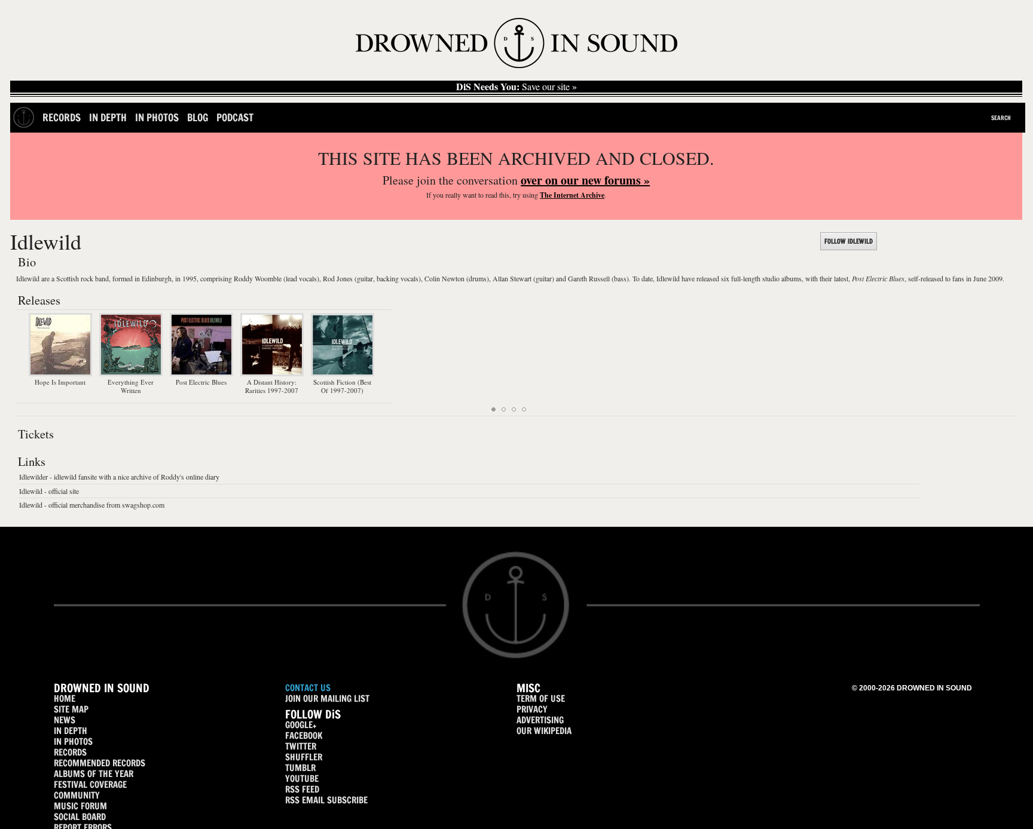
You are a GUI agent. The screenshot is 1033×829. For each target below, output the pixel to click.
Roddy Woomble (258, 278)
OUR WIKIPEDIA (543, 730)
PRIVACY (532, 709)
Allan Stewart (512, 278)
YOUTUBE (302, 778)
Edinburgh (157, 278)
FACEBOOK (303, 735)
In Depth (108, 117)
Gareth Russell (589, 278)
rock (87, 278)
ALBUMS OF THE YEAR (93, 773)
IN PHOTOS (73, 741)
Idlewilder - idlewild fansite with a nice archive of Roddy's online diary (119, 476)
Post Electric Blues (878, 278)
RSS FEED (302, 789)
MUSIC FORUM (80, 806)
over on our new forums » (585, 180)
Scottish (67, 278)
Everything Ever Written (131, 386)
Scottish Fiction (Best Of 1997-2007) (342, 386)
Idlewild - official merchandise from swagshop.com (91, 504)
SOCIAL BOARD (80, 816)
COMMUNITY (77, 795)
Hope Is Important (60, 381)
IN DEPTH (70, 730)
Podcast (234, 117)
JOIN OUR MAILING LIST (327, 698)
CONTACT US (308, 687)
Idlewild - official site (49, 491)
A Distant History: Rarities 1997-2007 (271, 386)
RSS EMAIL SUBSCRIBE (326, 800)
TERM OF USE (540, 698)
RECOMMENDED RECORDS (99, 763)
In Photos (157, 117)
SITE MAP (71, 709)
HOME (64, 698)
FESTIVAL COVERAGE (90, 784)
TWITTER (300, 746)
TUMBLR (300, 768)
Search (1001, 117)
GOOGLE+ (300, 725)
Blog (197, 117)
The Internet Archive (572, 195)
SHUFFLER (303, 757)
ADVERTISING (540, 720)
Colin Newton (444, 278)
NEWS (64, 720)
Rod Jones (338, 278)
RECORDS (70, 752)
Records (61, 117)
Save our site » (516, 87)
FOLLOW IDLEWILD (848, 241)
